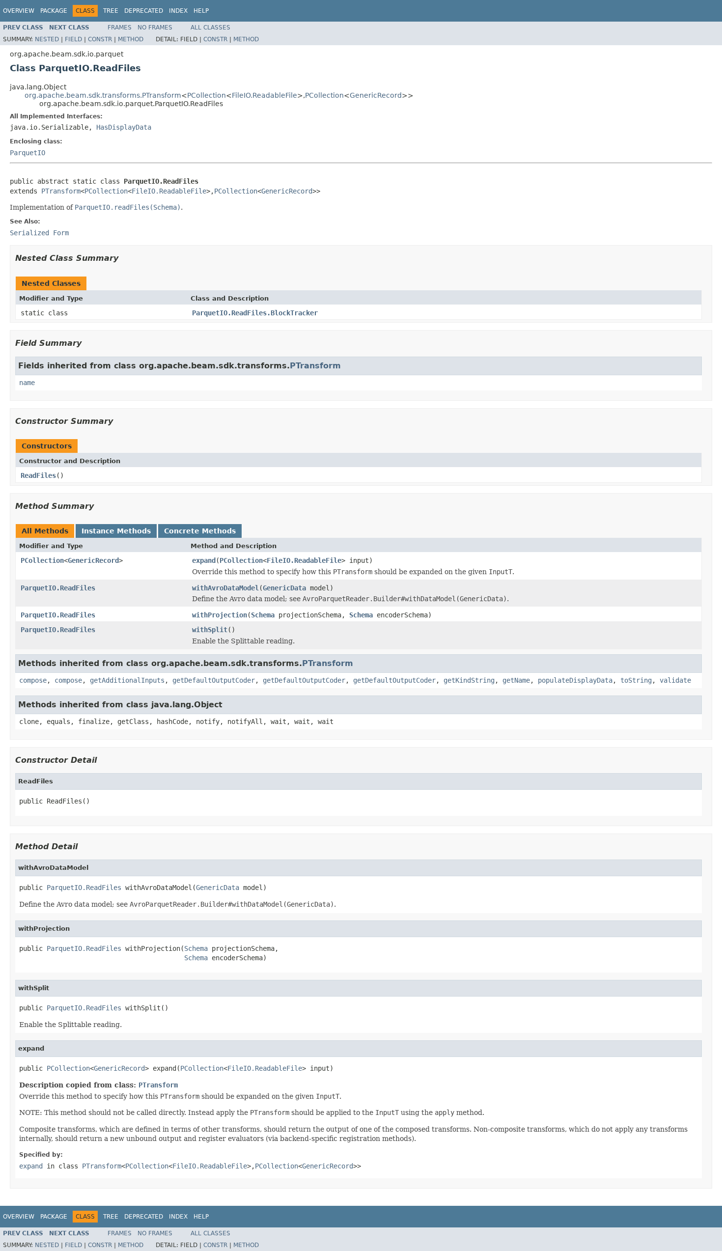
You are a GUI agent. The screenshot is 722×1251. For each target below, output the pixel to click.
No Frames (155, 27)
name (27, 383)
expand (204, 560)
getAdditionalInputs (127, 680)
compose (33, 680)
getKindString (469, 680)
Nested (47, 39)
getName (516, 680)
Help (201, 10)
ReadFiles (38, 475)
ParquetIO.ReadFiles (58, 588)
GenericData (284, 588)
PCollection (206, 95)
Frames (120, 27)
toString (636, 680)
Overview (18, 10)
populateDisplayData (575, 680)
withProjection (219, 615)
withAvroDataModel (225, 588)
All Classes (210, 27)
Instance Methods (116, 531)
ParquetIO (27, 153)
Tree (110, 10)
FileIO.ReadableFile (264, 95)
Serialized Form (39, 233)
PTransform (61, 191)
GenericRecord (376, 95)
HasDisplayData (123, 127)
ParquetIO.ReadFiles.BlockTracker (255, 313)
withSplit (209, 630)
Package (53, 10)
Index (178, 10)
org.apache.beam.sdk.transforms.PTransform (103, 95)
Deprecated (143, 10)
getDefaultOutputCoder (213, 680)
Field (73, 39)
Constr (100, 39)
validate (675, 680)
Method (130, 39)
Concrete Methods (200, 531)
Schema (263, 615)
